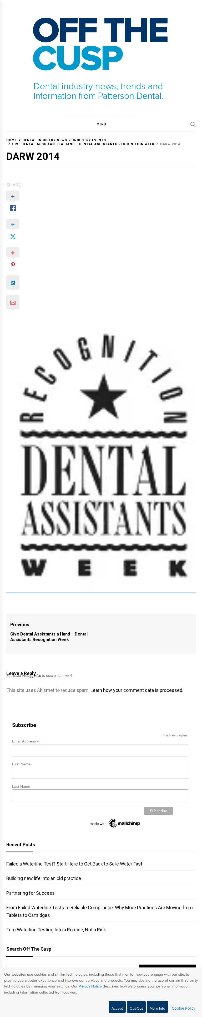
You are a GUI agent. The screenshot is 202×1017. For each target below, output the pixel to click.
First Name (21, 764)
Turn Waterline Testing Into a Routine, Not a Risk (56, 929)
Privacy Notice (90, 986)
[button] (101, 124)
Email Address (25, 741)
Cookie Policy (183, 1008)
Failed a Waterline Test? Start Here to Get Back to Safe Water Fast (74, 864)
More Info (157, 1008)
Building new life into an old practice (43, 878)
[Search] (193, 124)
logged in (34, 675)
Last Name (21, 786)
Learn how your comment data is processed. (136, 690)
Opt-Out (136, 1008)
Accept (117, 1008)
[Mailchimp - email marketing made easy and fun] (115, 827)
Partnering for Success (30, 893)
